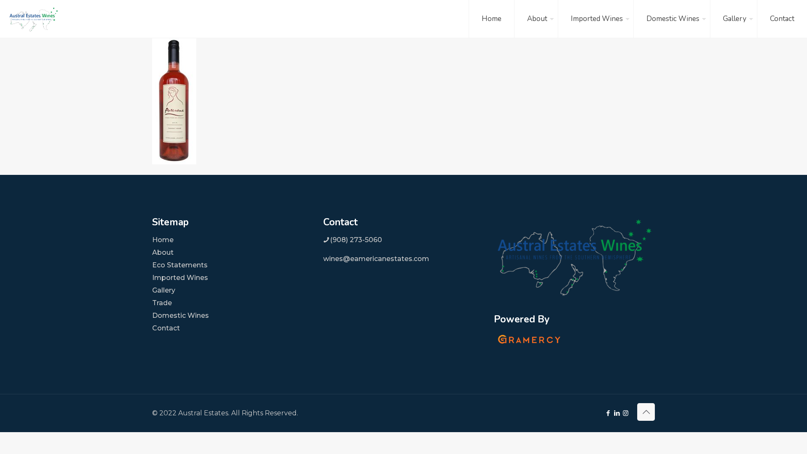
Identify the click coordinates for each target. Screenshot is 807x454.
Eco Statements (180, 265)
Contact (166, 328)
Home (163, 240)
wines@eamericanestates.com (376, 259)
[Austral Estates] (33, 19)
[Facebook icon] (608, 413)
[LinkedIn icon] (617, 413)
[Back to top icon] (646, 412)
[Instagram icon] (625, 413)
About (163, 252)
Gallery (163, 290)
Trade (162, 303)
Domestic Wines (180, 315)
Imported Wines (180, 278)
